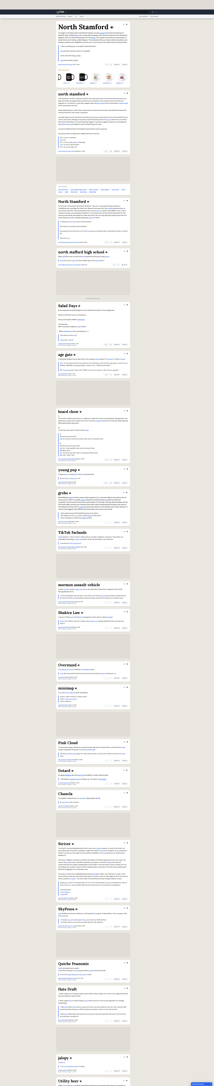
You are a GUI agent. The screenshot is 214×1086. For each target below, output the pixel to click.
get (77, 779)
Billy (61, 363)
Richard (62, 621)
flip (96, 798)
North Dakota (105, 190)
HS (65, 853)
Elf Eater (67, 677)
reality (93, 750)
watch (123, 359)
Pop (106, 500)
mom (63, 802)
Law (72, 617)
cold (79, 327)
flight (79, 920)
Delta (60, 913)
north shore (115, 190)
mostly (67, 693)
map (60, 693)
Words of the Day (61, 16)
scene (83, 500)
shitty (61, 1062)
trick (97, 211)
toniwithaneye (68, 760)
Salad (62, 340)
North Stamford (62, 64)
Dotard (60, 783)
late (83, 474)
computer (98, 421)
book (69, 920)
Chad (73, 1007)
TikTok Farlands (62, 547)
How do (68, 699)
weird (77, 539)
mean (82, 507)
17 (77, 515)
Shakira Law (61, 627)
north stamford (62, 151)
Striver (60, 898)
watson (65, 1070)
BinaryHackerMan (70, 459)
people (102, 33)
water (94, 37)
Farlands (76, 543)
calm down (102, 779)
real (126, 363)
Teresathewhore (77, 265)
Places (81, 16)
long (79, 775)
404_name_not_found (70, 926)
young (72, 478)
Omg (61, 261)
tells (71, 693)
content (96, 359)
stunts (76, 1066)
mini (81, 589)
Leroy (61, 673)
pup (75, 478)
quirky (91, 971)
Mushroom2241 (72, 978)
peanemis (75, 975)
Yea (62, 51)
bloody (84, 518)
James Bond (70, 1066)
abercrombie (100, 103)
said (72, 340)
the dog (67, 482)
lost (82, 775)
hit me (67, 802)
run (124, 208)
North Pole (92, 192)
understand (63, 669)
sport (86, 1001)
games (107, 257)
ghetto (109, 120)
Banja (66, 374)
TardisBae (66, 806)
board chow (61, 459)
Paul (73, 222)
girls (63, 257)
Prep (76, 35)
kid (65, 134)
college (98, 848)
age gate (60, 374)
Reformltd (68, 627)
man (68, 238)
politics (73, 879)
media (78, 971)
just (67, 478)
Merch (125, 64)
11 (115, 673)
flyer (94, 913)
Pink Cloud (60, 760)
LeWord (66, 705)
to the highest (85, 669)
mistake (110, 617)
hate (65, 1007)
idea (103, 673)
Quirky (60, 968)
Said (81, 539)
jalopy (59, 1070)
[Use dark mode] (156, 12)
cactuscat (65, 521)
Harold (63, 894)
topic (70, 669)
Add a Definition (143, 16)
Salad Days (61, 344)
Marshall (94, 874)
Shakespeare (81, 320)
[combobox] (109, 12)
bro (80, 543)
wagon (77, 589)
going (72, 779)
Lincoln (71, 124)
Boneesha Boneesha (73, 242)
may (102, 851)
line (92, 596)
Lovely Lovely (71, 151)
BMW (63, 124)
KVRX (73, 602)
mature (110, 359)
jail (75, 335)
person (65, 474)
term (65, 589)
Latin (81, 798)
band (90, 515)
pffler (66, 1020)
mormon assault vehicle (64, 602)
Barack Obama (65, 892)
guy (66, 754)
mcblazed (70, 64)
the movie (83, 975)
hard (62, 916)
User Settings (154, 16)
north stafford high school (78, 190)
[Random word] (149, 12)
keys (80, 418)
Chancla (60, 806)
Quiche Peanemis (62, 978)
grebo (59, 521)
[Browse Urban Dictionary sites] (61, 12)
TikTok (60, 537)
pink (124, 754)
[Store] (152, 12)
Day (73, 598)
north (66, 192)
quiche (69, 975)
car (64, 1062)
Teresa (73, 261)
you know (73, 699)
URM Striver (66, 898)
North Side (74, 192)
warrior (103, 596)
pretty (74, 754)
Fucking (65, 370)
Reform (79, 617)
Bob (61, 439)
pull (65, 1066)
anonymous (66, 783)
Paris (84, 920)
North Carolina (93, 190)
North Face (83, 192)
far (75, 56)
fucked (97, 261)
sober (123, 747)
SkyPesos (60, 926)
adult (75, 474)
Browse (70, 16)
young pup (60, 482)
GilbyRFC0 (67, 344)
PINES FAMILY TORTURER (74, 547)
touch (86, 750)
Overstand (61, 677)
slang (71, 497)
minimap (60, 705)
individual (68, 775)
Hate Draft (60, 1020)
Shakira (92, 621)
